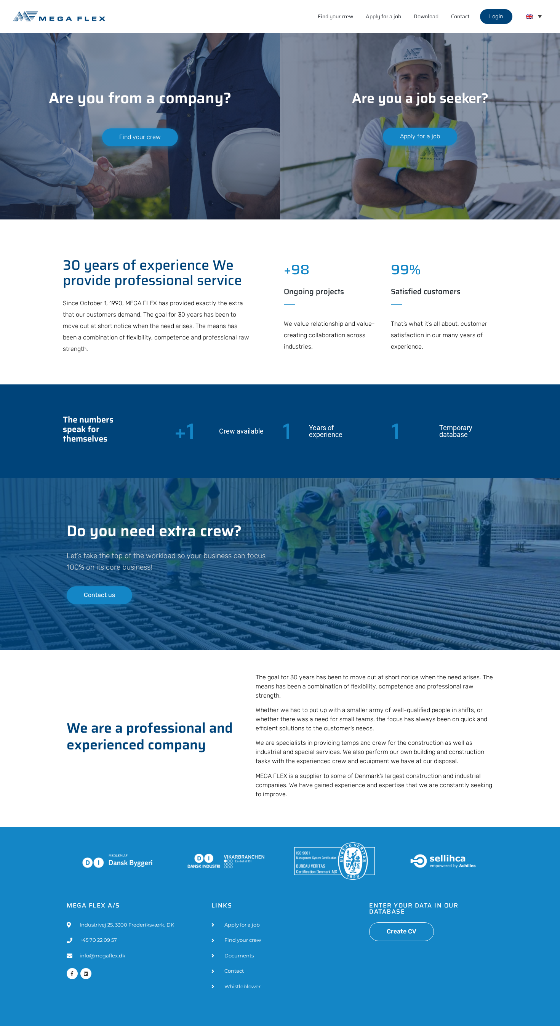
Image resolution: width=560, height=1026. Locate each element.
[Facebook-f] (72, 973)
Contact (460, 16)
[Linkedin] (85, 973)
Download (426, 16)
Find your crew (335, 16)
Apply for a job (383, 16)
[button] (534, 16)
